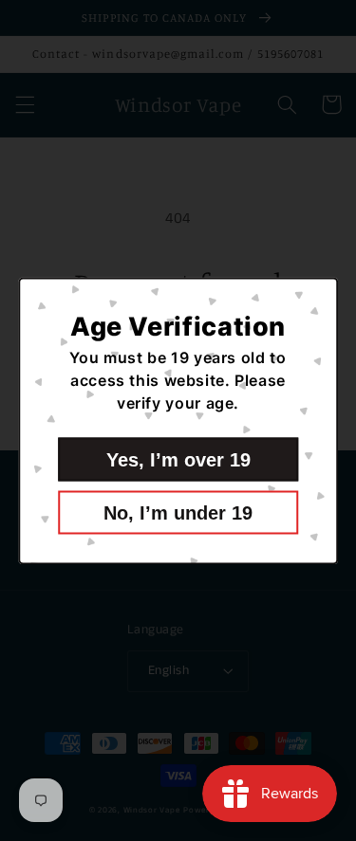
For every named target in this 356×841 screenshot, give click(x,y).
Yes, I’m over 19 (178, 458)
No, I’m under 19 (178, 512)
